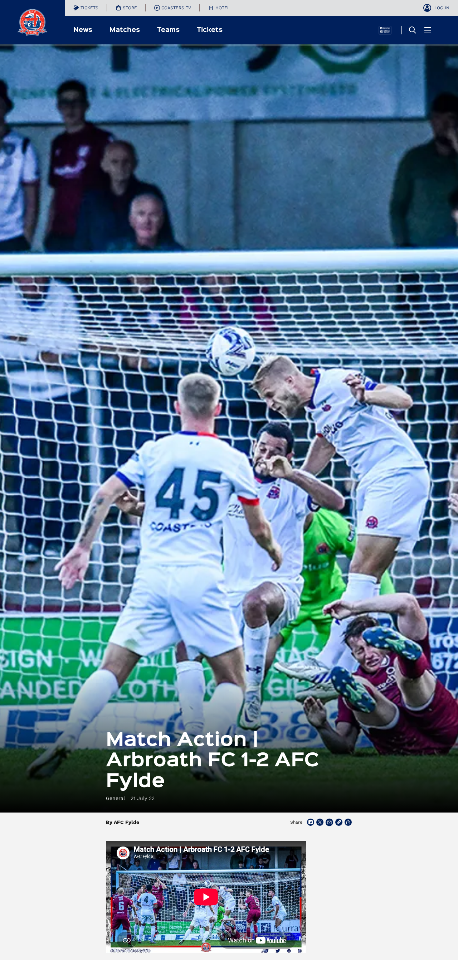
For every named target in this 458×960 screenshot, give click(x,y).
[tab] (86, 8)
